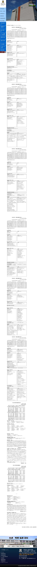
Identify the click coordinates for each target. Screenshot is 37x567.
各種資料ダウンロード (3, 27)
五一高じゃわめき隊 (3, 47)
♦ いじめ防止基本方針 (4, 556)
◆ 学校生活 (2, 13)
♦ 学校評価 (2, 558)
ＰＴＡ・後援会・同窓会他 (3, 34)
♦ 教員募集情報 (3, 555)
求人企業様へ (3, 44)
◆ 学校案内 (2, 8)
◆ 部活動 (2, 15)
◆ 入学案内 (2, 20)
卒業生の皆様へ (3, 41)
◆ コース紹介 (3, 11)
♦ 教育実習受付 (3, 559)
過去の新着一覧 (3, 31)
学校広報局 (2, 50)
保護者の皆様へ (3, 38)
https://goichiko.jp (24, 557)
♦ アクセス (2, 552)
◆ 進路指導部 (3, 18)
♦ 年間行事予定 (3, 553)
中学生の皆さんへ (3, 24)
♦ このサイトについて (4, 562)
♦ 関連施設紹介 (3, 560)
